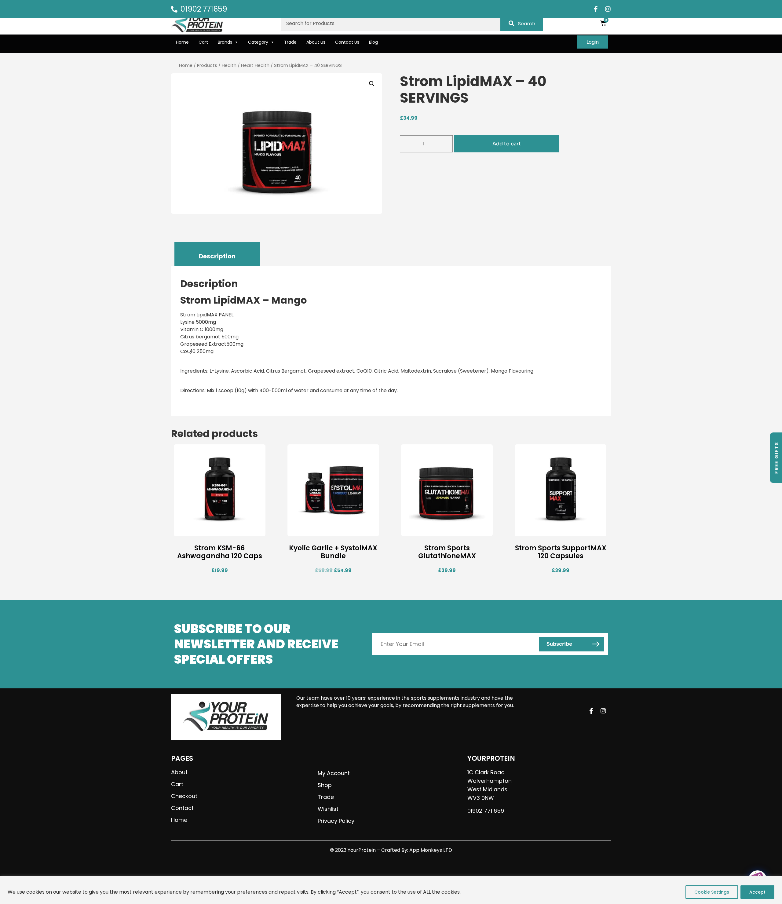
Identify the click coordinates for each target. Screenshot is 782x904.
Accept (757, 892)
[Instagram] (608, 9)
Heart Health (255, 65)
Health (229, 65)
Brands (225, 42)
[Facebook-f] (596, 9)
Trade (290, 42)
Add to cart (506, 143)
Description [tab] (217, 256)
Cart (203, 42)
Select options (425, 530)
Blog (373, 42)
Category (258, 42)
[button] (371, 83)
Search (526, 23)
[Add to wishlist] (259, 531)
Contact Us (347, 42)
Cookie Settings (711, 892)
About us (315, 42)
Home (182, 42)
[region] (391, 890)
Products (207, 65)
